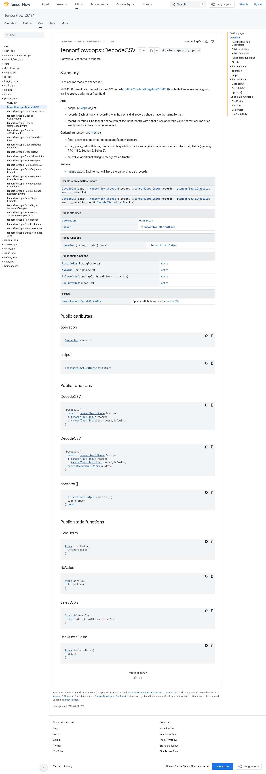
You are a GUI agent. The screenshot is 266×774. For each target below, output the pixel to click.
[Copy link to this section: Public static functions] (107, 522)
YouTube (58, 751)
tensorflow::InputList (194, 188)
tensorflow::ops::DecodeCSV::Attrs (81, 301)
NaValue (67, 270)
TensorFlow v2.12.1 (19, 15)
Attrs (95, 132)
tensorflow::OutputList (158, 227)
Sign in (258, 4)
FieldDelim (69, 263)
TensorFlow (66, 41)
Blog (55, 728)
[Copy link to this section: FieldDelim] (81, 533)
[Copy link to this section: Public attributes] (96, 316)
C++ (40, 23)
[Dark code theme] (206, 336)
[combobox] (188, 4)
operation (69, 220)
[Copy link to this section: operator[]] (81, 484)
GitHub (243, 4)
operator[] (69, 245)
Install (45, 4)
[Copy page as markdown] (151, 51)
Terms (56, 766)
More (145, 4)
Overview (10, 23)
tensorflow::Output (164, 245)
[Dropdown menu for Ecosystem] (108, 4)
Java (52, 23)
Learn (59, 4)
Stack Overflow (168, 739)
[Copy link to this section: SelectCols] (82, 603)
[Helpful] (207, 41)
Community (123, 4)
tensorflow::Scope (103, 188)
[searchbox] (24, 35)
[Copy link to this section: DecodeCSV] (84, 397)
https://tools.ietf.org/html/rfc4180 (147, 89)
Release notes (168, 734)
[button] (23, 51)
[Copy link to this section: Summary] (82, 73)
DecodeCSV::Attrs (109, 202)
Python (27, 23)
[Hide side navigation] (43, 767)
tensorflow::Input (147, 188)
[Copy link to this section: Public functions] (95, 386)
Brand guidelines (169, 745)
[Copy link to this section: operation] (80, 327)
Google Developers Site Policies (111, 696)
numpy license (70, 699)
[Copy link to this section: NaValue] (77, 568)
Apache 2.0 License (63, 696)
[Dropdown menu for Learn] (67, 4)
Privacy (68, 766)
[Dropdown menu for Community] (134, 4)
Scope (83, 108)
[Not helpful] (212, 41)
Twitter (57, 745)
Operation (146, 220)
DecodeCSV (69, 188)
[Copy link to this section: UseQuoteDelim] (90, 637)
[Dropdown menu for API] (83, 4)
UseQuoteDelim (72, 283)
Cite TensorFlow (169, 751)
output (66, 227)
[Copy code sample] (212, 336)
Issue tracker (167, 728)
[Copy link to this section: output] (75, 355)
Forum (56, 734)
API (77, 4)
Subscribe (222, 766)
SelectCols (69, 276)
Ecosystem (97, 4)
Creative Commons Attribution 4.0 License (151, 692)
